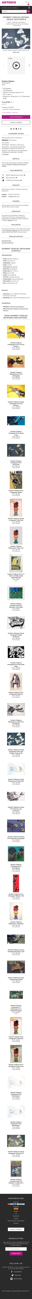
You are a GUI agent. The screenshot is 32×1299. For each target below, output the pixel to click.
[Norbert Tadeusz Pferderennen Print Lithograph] (16, 361)
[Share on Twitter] (16, 129)
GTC (16, 1213)
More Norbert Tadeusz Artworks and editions (15, 317)
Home (9, 22)
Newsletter (16, 1239)
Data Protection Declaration (16, 1220)
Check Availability (16, 117)
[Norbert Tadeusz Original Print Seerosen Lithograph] (16, 826)
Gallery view (16, 52)
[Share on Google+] (21, 129)
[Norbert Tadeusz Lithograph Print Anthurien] (16, 450)
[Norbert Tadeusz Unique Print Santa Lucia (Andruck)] (16, 796)
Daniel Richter (6, 241)
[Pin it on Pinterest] (14, 129)
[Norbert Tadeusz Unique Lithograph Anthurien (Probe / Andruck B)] (16, 739)
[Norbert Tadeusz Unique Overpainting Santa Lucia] (16, 939)
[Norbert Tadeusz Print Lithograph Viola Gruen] (16, 1054)
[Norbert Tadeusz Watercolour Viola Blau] (16, 911)
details (10, 220)
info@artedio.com (14, 196)
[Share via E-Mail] (11, 129)
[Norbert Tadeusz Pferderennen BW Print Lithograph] (16, 709)
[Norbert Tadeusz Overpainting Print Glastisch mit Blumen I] (16, 1168)
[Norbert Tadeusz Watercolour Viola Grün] (16, 535)
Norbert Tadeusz (8, 81)
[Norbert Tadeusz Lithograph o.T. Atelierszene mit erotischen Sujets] (16, 995)
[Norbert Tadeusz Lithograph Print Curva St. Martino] (16, 332)
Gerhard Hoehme (7, 243)
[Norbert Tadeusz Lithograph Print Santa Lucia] (16, 420)
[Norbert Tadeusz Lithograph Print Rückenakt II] (16, 1081)
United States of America (19, 1291)
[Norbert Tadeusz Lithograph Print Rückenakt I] (16, 1111)
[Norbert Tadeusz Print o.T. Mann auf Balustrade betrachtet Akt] (16, 563)
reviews (6, 154)
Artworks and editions (19, 22)
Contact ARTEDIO (16, 122)
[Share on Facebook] (18, 129)
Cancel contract (16, 1229)
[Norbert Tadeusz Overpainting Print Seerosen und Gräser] (16, 593)
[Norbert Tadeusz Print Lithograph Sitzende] (16, 681)
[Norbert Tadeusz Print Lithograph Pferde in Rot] (16, 883)
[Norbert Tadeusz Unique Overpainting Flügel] (16, 967)
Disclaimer (16, 1216)
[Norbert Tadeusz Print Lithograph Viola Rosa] (16, 1026)
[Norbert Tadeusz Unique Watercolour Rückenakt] (16, 768)
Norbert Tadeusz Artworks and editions (17, 24)
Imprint (16, 1218)
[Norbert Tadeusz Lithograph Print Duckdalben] (16, 854)
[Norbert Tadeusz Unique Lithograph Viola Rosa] (16, 507)
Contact (16, 1211)
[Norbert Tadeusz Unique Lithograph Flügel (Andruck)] (16, 622)
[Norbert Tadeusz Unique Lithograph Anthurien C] (16, 1141)
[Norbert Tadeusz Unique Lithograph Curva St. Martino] (16, 391)
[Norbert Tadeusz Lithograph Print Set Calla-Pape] (16, 652)
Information (16, 1198)
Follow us (16, 1264)
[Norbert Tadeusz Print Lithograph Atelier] (16, 480)
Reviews (16, 1223)
